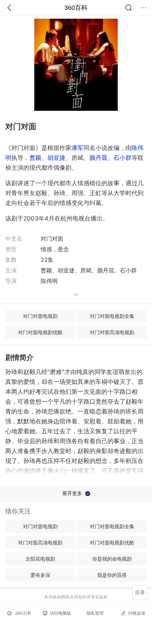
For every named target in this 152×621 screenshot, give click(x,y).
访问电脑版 (60, 613)
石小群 (122, 157)
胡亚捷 (56, 157)
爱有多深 (40, 575)
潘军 (77, 147)
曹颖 (35, 157)
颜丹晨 (98, 157)
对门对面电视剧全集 (112, 316)
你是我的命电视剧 (112, 559)
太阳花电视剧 (40, 559)
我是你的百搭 (112, 575)
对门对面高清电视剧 (112, 332)
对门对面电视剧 (40, 316)
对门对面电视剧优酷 (40, 332)
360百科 (76, 7)
